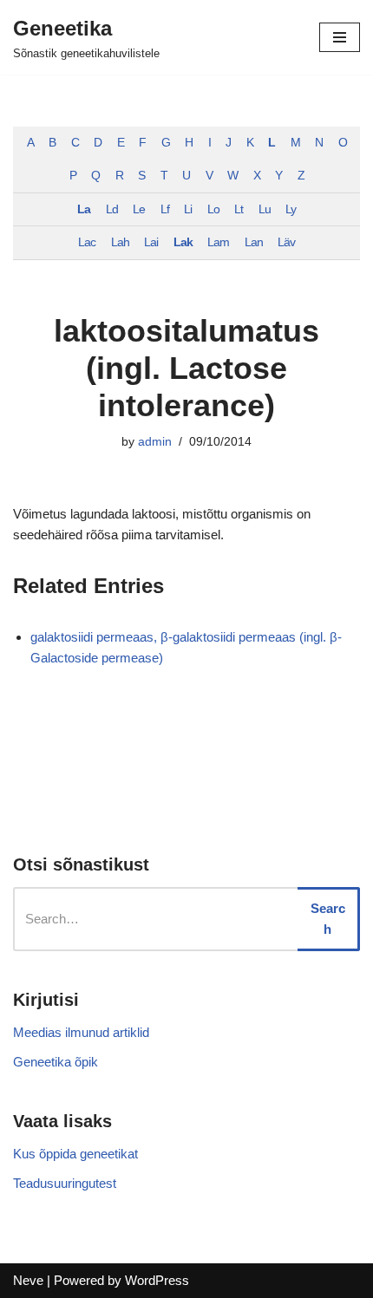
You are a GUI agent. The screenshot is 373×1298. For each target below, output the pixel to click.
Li (188, 209)
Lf (164, 209)
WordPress (157, 1280)
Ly (290, 209)
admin (155, 441)
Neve (28, 1280)
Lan (254, 242)
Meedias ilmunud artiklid (81, 1032)
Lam (218, 242)
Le (139, 209)
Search (328, 918)
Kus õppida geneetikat (75, 1153)
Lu (264, 209)
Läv (286, 242)
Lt (238, 209)
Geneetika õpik (55, 1061)
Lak (183, 242)
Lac (86, 242)
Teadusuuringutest (64, 1183)
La (83, 209)
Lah (120, 242)
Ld (112, 209)
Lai (151, 242)
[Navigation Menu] (339, 37)
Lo (213, 209)
